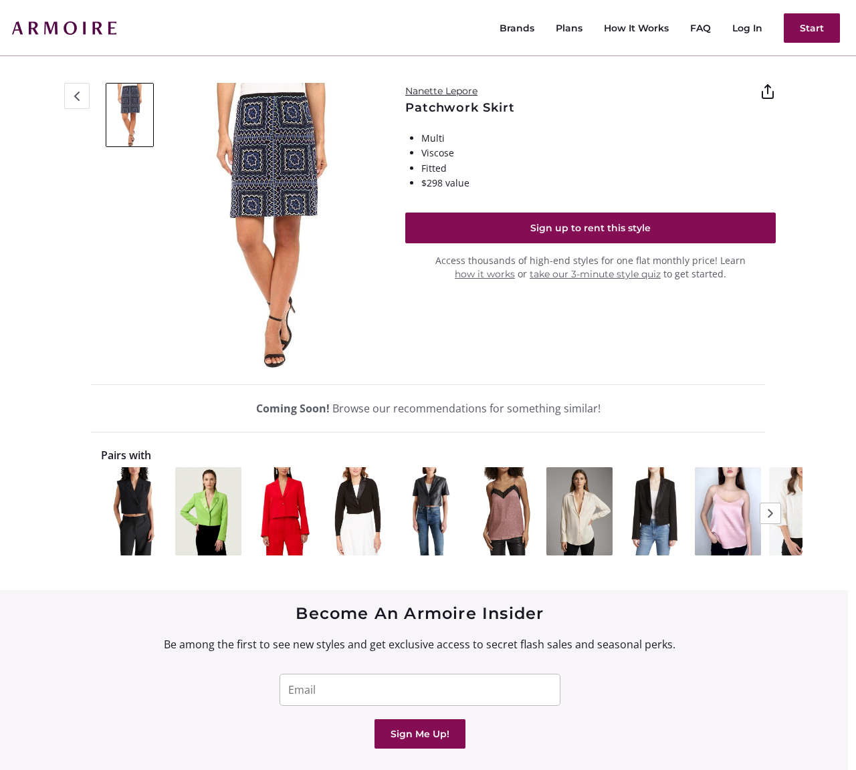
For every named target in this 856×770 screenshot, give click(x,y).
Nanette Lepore (441, 91)
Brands (517, 28)
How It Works (636, 28)
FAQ (700, 28)
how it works (485, 274)
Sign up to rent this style (590, 228)
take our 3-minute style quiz (595, 274)
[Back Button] (77, 96)
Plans (569, 28)
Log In (747, 28)
